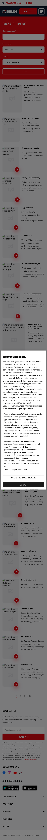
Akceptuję (23, 485)
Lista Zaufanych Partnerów (15, 470)
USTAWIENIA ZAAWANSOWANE (23, 478)
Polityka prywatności (24, 409)
